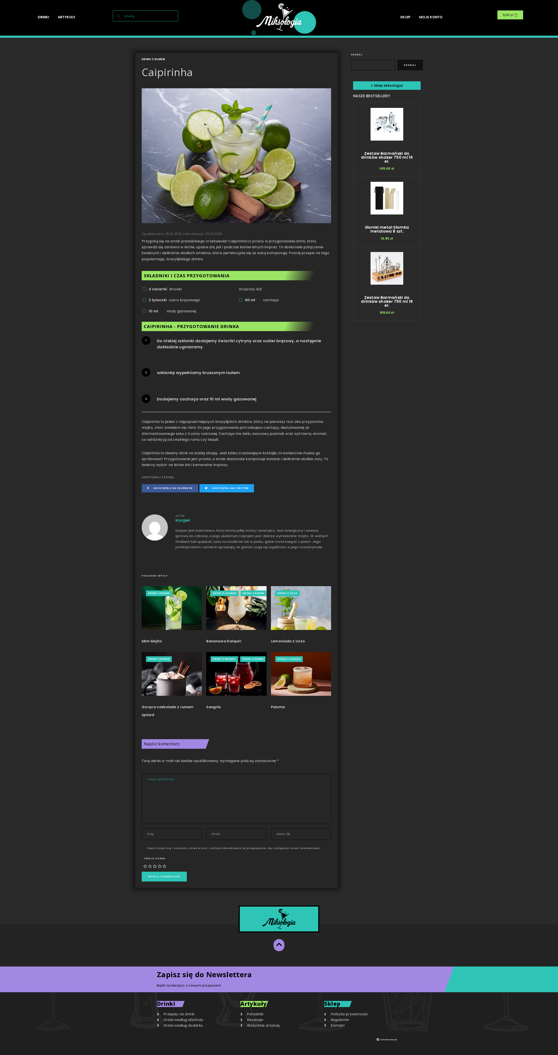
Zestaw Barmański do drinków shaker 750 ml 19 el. (387, 301)
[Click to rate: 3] (154, 866)
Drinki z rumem (153, 59)
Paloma (278, 707)
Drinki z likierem (224, 593)
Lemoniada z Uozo (288, 641)
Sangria (213, 707)
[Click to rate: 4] (159, 866)
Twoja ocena (154, 858)
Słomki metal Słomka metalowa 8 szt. (387, 229)
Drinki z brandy (224, 659)
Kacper (182, 520)
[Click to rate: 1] (145, 866)
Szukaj (356, 54)
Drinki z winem (252, 659)
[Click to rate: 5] (164, 866)
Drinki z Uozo (287, 593)
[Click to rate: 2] (150, 866)
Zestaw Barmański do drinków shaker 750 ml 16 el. (387, 157)
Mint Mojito (152, 641)
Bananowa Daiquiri (223, 641)
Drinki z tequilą (289, 659)
